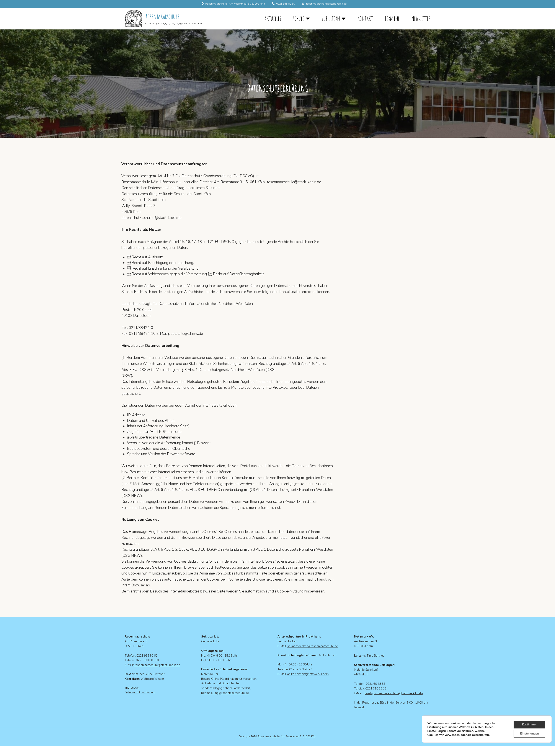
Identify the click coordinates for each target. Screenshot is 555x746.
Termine (392, 18)
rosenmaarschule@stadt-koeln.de (326, 3)
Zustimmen (529, 724)
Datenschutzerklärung (140, 692)
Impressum (132, 688)
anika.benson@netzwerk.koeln (308, 674)
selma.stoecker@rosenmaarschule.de (312, 646)
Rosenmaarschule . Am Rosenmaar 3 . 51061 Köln (235, 3)
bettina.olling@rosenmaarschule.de (225, 693)
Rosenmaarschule (162, 16)
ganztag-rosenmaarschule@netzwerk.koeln (393, 693)
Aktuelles (272, 18)
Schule (298, 18)
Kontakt (365, 18)
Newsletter (420, 18)
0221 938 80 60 (285, 3)
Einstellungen (436, 731)
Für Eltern (331, 18)
